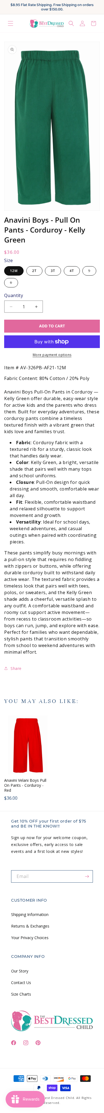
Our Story (19, 971)
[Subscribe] (87, 876)
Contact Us (21, 982)
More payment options (52, 354)
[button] (10, 23)
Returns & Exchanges (30, 926)
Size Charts (21, 994)
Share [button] (16, 668)
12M (14, 270)
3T (53, 270)
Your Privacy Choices (30, 937)
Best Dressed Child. (59, 1098)
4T (72, 270)
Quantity (13, 295)
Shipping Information (30, 914)
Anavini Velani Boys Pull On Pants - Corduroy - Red (25, 785)
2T (34, 270)
